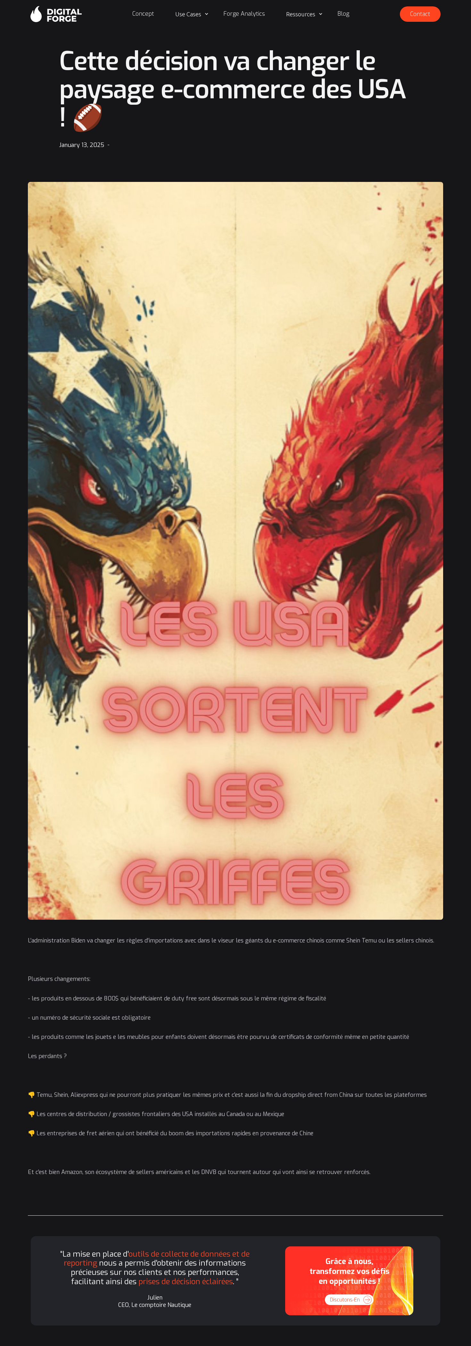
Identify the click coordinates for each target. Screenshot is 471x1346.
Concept (143, 14)
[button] (192, 14)
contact (420, 14)
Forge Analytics (244, 14)
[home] (56, 14)
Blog (343, 14)
